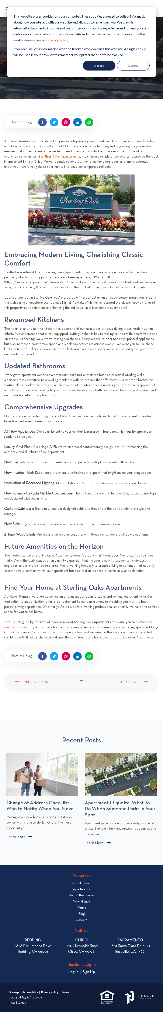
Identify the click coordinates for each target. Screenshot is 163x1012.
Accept (99, 65)
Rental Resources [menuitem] (81, 895)
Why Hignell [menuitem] (81, 901)
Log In (73, 972)
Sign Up (89, 972)
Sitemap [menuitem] (13, 992)
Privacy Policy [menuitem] (49, 992)
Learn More (19, 837)
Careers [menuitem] (81, 920)
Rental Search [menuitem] (81, 883)
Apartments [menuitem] (81, 889)
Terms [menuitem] (65, 992)
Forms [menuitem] (81, 908)
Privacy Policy (58, 40)
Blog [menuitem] (81, 914)
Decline (133, 65)
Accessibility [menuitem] (30, 992)
